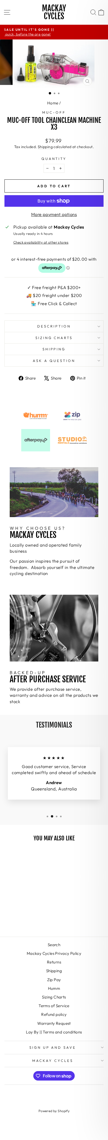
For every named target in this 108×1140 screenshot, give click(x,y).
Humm (54, 988)
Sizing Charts (54, 338)
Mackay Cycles (54, 12)
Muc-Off (54, 112)
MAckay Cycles (52, 1060)
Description (54, 326)
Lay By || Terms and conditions (54, 1032)
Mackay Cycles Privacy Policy (54, 953)
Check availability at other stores (40, 242)
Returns (54, 962)
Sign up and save (52, 1047)
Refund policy (54, 1014)
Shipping (45, 146)
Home (52, 102)
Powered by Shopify (54, 1111)
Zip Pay (54, 979)
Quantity (54, 159)
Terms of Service (54, 1005)
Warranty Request (54, 1023)
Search (54, 944)
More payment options (54, 214)
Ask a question (54, 361)
